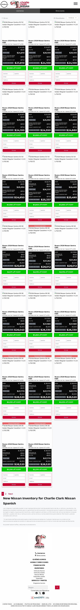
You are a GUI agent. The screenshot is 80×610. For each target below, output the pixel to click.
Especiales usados (39, 576)
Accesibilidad (18, 604)
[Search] (57, 587)
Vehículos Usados (39, 573)
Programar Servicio (39, 583)
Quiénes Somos (39, 559)
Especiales (39, 578)
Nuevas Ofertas (39, 574)
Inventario (39, 568)
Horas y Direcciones (39, 562)
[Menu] (75, 4)
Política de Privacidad (32, 604)
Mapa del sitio (47, 604)
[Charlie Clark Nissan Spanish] (14, 4)
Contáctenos (7, 604)
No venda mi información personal (65, 604)
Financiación (39, 565)
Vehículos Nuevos (39, 571)
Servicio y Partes (39, 580)
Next (10, 493)
